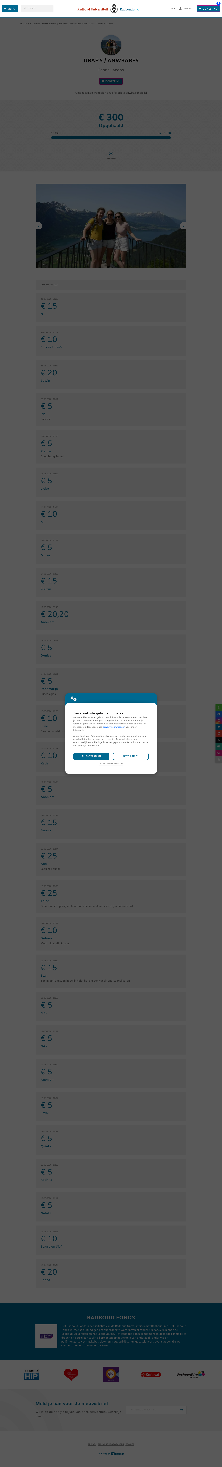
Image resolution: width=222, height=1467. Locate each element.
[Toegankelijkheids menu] (218, 4)
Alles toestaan (91, 756)
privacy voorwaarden (114, 727)
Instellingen (131, 756)
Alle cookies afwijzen (111, 764)
